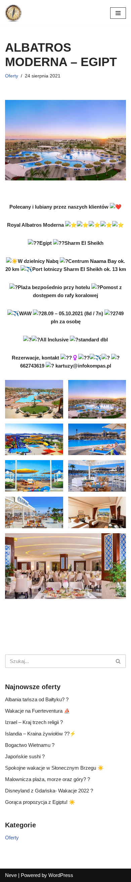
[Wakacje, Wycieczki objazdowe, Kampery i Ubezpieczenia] (13, 13)
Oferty (11, 75)
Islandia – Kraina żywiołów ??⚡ (40, 733)
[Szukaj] (118, 661)
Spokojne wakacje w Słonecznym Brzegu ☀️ (54, 768)
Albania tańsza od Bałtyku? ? (37, 699)
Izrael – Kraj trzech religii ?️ (34, 722)
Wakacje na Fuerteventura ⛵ (37, 711)
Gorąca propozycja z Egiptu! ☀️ (40, 802)
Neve (11, 875)
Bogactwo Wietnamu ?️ (29, 745)
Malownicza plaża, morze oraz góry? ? (47, 779)
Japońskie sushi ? (25, 756)
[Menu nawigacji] (118, 13)
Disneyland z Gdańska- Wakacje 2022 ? (49, 790)
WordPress (60, 875)
